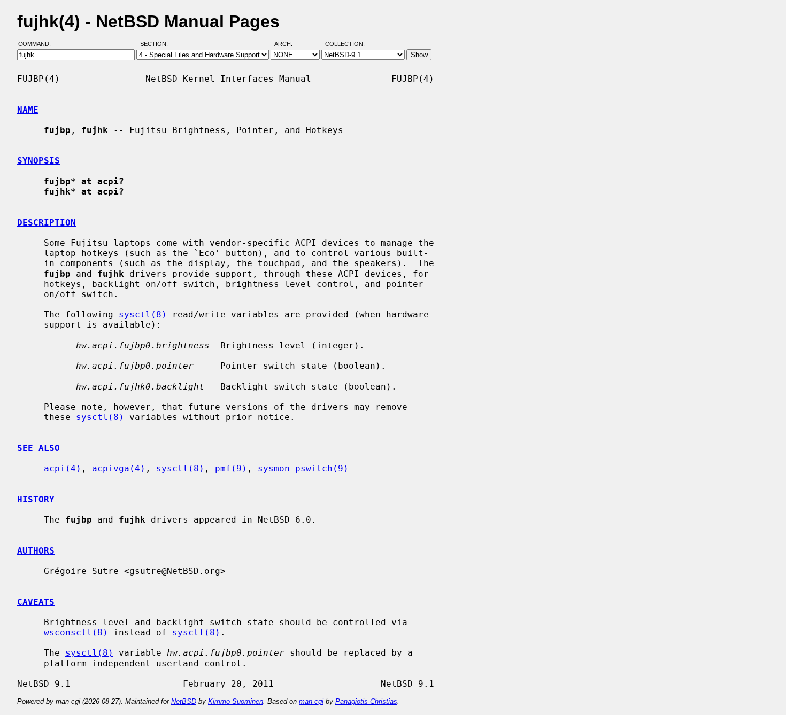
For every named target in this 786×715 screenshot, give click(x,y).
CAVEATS (36, 602)
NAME (27, 110)
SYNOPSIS (38, 161)
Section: (156, 44)
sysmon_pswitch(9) (303, 468)
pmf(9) (231, 468)
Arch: (288, 44)
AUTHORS (36, 551)
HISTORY (36, 499)
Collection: (345, 44)
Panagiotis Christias (366, 701)
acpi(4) (62, 468)
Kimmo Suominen (235, 701)
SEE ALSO (38, 448)
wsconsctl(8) (76, 632)
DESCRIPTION (46, 222)
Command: (37, 44)
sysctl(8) (143, 314)
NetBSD (183, 701)
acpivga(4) (118, 468)
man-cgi (311, 701)
